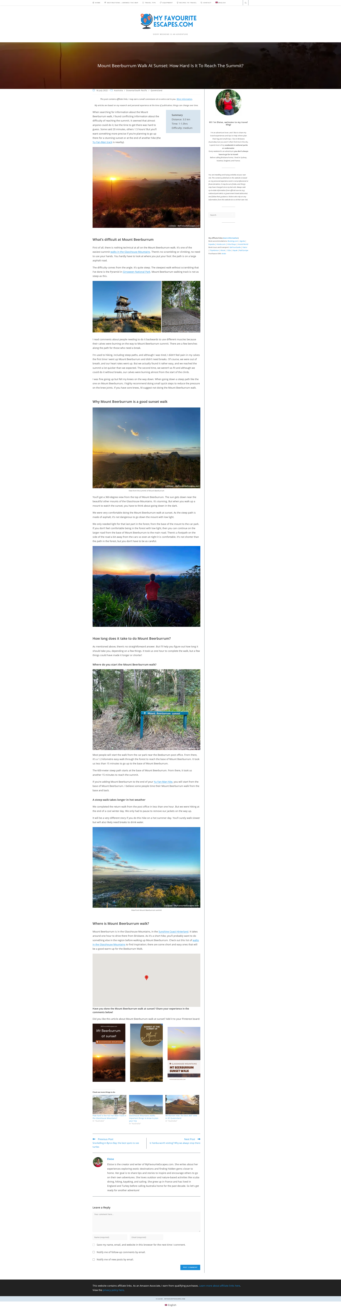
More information (184, 99)
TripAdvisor (214, 250)
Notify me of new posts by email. (115, 1259)
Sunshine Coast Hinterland (173, 931)
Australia (118, 90)
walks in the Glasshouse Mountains (130, 251)
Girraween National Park (136, 271)
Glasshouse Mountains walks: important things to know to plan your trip (143, 1118)
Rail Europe (243, 250)
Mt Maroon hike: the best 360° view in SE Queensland (181, 1116)
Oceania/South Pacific (136, 90)
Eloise (110, 1159)
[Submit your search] (232, 214)
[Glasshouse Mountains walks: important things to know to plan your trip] (146, 1104)
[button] (127, 306)
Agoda (242, 241)
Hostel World (243, 244)
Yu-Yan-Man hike (163, 781)
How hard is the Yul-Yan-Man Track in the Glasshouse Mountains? (109, 1116)
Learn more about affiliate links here (219, 1285)
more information (230, 238)
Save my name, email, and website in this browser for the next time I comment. (141, 1244)
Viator (244, 247)
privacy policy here (113, 1290)
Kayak (235, 250)
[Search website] (245, 3)
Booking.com (233, 241)
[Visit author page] (98, 1161)
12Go (229, 250)
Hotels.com (221, 244)
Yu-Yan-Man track (102, 142)
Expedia (211, 244)
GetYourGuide (235, 247)
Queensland (156, 90)
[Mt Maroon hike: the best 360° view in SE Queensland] (182, 1104)
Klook (223, 250)
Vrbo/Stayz (231, 244)
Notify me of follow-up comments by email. (121, 1252)
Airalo (224, 253)
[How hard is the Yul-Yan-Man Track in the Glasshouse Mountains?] (109, 1104)
